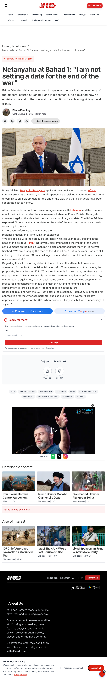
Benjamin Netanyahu (32, 190)
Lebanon (75, 210)
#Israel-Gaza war (27, 391)
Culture (12, 20)
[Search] (6, 5)
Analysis (83, 14)
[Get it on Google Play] (93, 587)
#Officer (80, 396)
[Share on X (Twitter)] (5, 121)
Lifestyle (24, 20)
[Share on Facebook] (12, 121)
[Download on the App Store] (78, 587)
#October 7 (28, 396)
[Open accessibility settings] (102, 674)
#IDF (13, 391)
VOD (57, 20)
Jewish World (52, 14)
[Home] (47, 5)
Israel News (22, 14)
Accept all (96, 668)
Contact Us (92, 577)
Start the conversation (47, 121)
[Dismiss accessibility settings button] (104, 671)
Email (7, 330)
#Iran (72, 391)
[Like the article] (47, 371)
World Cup (37, 14)
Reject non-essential (73, 668)
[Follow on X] (59, 456)
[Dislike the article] (59, 371)
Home (5, 46)
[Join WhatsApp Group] (53, 456)
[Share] (26, 121)
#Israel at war (46, 391)
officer (92, 190)
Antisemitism (68, 14)
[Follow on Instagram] (65, 456)
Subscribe (53, 342)
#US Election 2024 (87, 391)
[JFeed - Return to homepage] (14, 578)
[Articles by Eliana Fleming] (6, 112)
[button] (92, 405)
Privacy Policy (20, 674)
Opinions (94, 14)
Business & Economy (41, 20)
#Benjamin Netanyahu (48, 396)
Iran (31, 242)
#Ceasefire (67, 396)
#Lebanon (61, 391)
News (11, 14)
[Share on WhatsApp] (19, 121)
